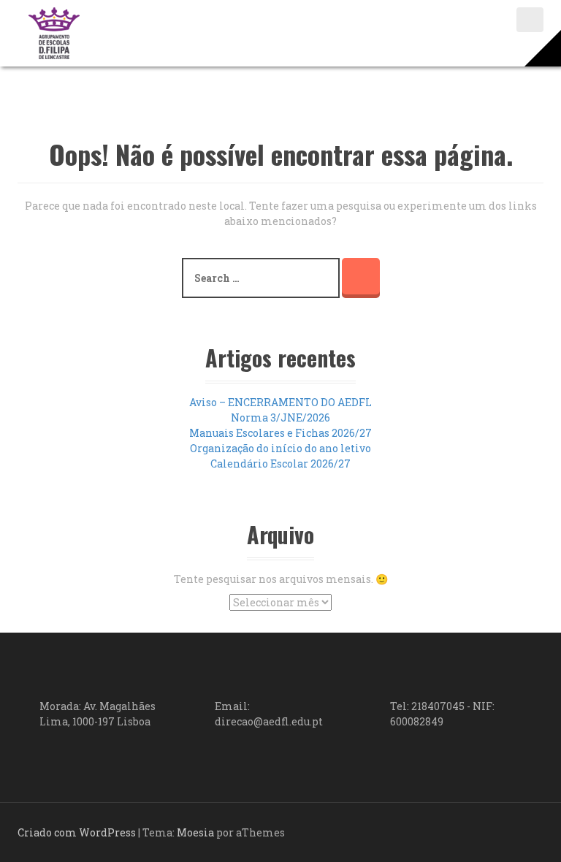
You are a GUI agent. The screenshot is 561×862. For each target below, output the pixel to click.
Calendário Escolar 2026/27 (280, 463)
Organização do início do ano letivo (280, 448)
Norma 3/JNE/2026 (280, 417)
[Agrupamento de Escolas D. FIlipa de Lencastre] (54, 32)
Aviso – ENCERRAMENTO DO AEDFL (280, 402)
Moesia (195, 832)
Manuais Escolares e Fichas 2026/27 (280, 433)
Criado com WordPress (77, 832)
